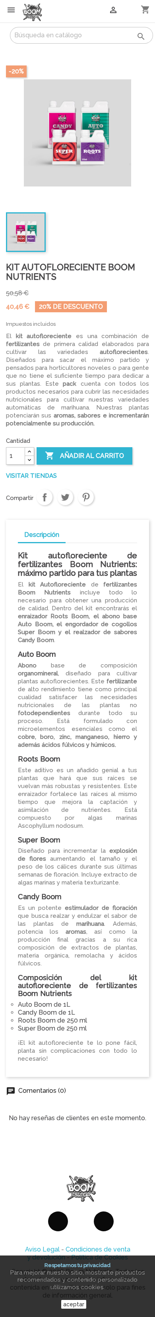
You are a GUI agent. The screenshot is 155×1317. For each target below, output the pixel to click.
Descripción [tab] (41, 534)
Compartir (44, 497)
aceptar (73, 1304)
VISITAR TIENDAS (31, 475)
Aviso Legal (42, 1249)
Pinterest (86, 497)
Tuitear (65, 497)
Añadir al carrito (84, 455)
